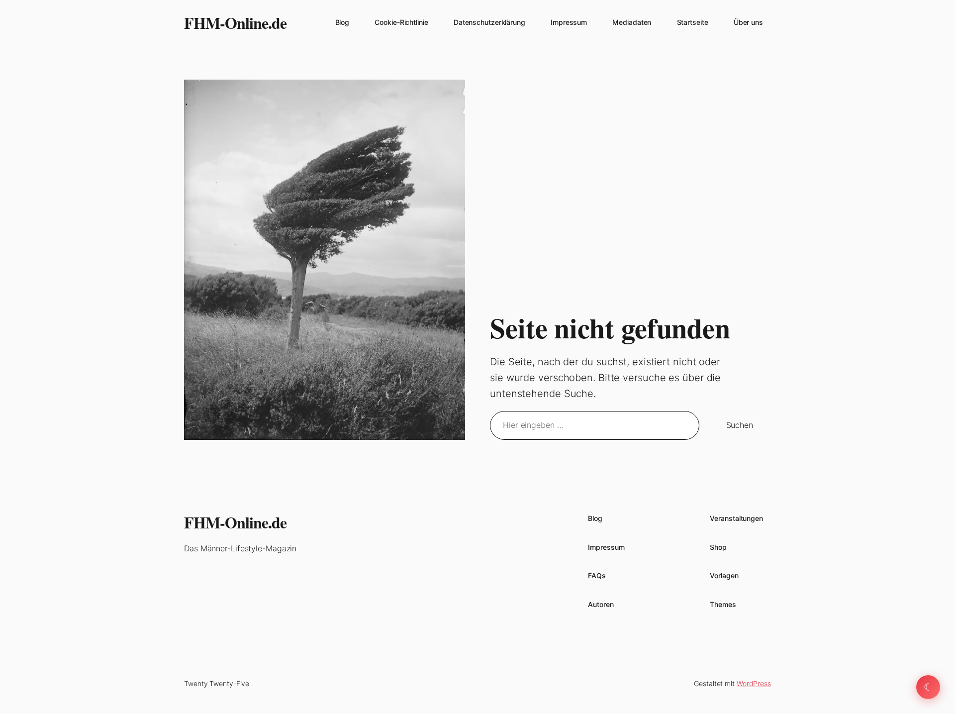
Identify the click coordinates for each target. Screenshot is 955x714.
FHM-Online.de (235, 22)
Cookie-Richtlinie (401, 22)
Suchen (739, 425)
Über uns (748, 22)
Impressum (569, 22)
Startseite (692, 22)
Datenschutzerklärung (489, 22)
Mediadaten (631, 22)
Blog (342, 22)
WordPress (754, 683)
